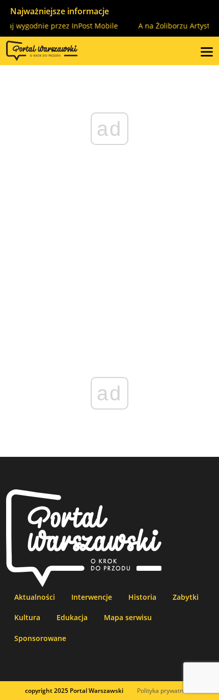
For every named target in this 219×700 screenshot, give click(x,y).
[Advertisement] (109, 261)
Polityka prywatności (166, 690)
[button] (207, 51)
